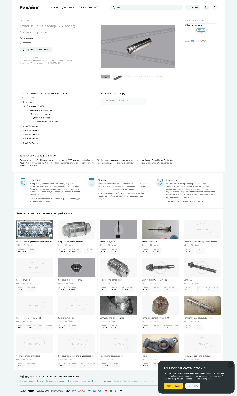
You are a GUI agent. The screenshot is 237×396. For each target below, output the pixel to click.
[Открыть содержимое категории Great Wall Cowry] (21, 126)
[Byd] (81, 391)
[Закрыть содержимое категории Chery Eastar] (21, 102)
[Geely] (31, 391)
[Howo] (111, 391)
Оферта (117, 381)
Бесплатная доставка (101, 381)
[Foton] (121, 391)
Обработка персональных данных (138, 381)
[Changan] (89, 391)
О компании (73, 381)
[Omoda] (43, 391)
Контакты (85, 381)
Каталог (54, 7)
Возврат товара (27, 381)
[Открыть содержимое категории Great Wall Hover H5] (21, 139)
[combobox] (146, 7)
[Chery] (23, 391)
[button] (105, 78)
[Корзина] (206, 7)
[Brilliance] (94, 391)
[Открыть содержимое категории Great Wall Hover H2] (21, 130)
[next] (170, 47)
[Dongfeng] (106, 391)
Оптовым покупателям (55, 381)
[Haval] (57, 391)
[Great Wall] (68, 391)
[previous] (106, 47)
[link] (35, 237)
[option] (138, 47)
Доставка (68, 7)
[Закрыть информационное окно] (230, 365)
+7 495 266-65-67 (88, 7)
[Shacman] (116, 391)
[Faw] (100, 391)
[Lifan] (74, 391)
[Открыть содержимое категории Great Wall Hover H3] (21, 135)
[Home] (29, 7)
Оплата (40, 381)
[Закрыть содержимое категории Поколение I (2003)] (24, 106)
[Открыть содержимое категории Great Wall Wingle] (21, 143)
